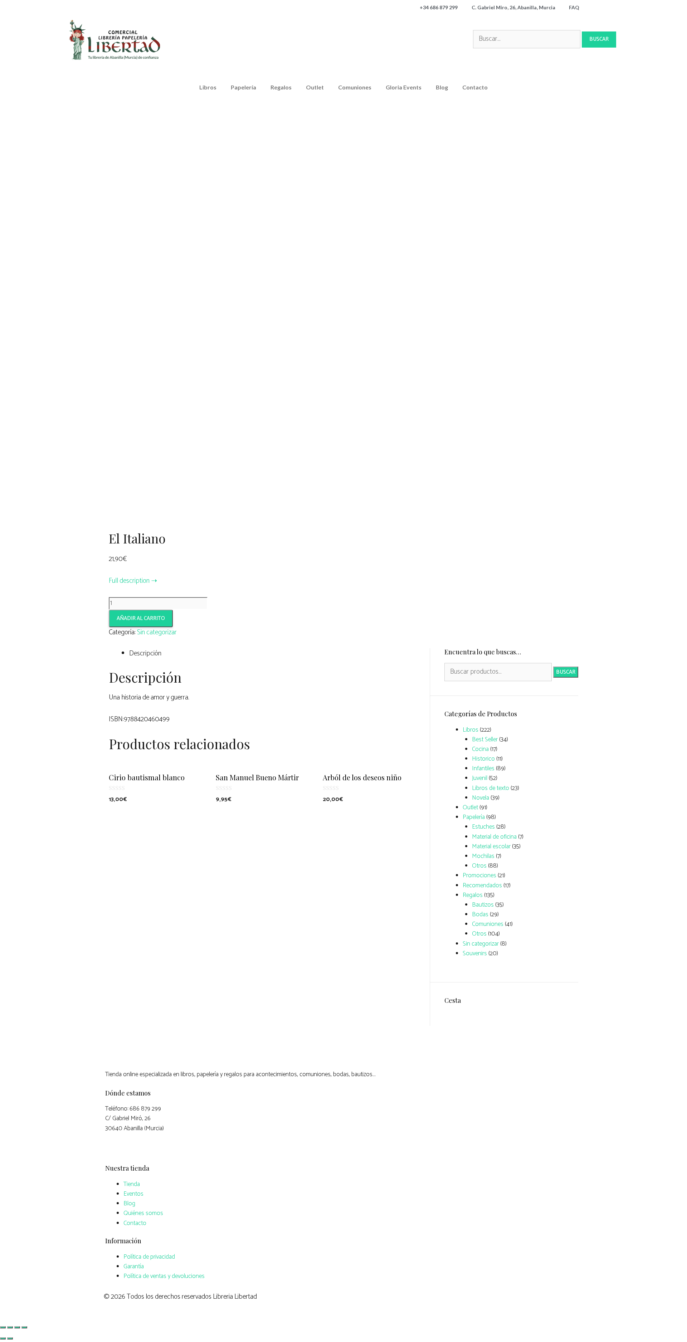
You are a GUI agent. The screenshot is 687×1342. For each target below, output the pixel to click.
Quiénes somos (143, 1213)
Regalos (281, 87)
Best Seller (485, 740)
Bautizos (483, 905)
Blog (442, 87)
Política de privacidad (149, 1257)
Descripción (145, 653)
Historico (483, 759)
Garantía (133, 1267)
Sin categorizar (157, 632)
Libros (207, 87)
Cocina (480, 749)
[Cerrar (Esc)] (3, 1327)
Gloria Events (404, 87)
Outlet (315, 87)
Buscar (565, 672)
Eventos (133, 1194)
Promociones (479, 875)
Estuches (483, 827)
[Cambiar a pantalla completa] (17, 1327)
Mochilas (483, 856)
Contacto (475, 87)
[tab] (274, 653)
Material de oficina (494, 837)
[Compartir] (10, 1327)
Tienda (131, 1184)
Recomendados (482, 885)
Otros (479, 866)
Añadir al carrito (141, 618)
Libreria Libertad (235, 1296)
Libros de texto (490, 788)
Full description (129, 580)
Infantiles (483, 768)
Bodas (480, 914)
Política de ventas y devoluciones (164, 1276)
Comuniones (354, 87)
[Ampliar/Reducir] (24, 1327)
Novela (480, 798)
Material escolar (491, 846)
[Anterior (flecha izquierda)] (3, 1338)
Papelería (243, 87)
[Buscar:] (527, 38)
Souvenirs (475, 953)
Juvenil (479, 778)
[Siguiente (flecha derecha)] (10, 1338)
